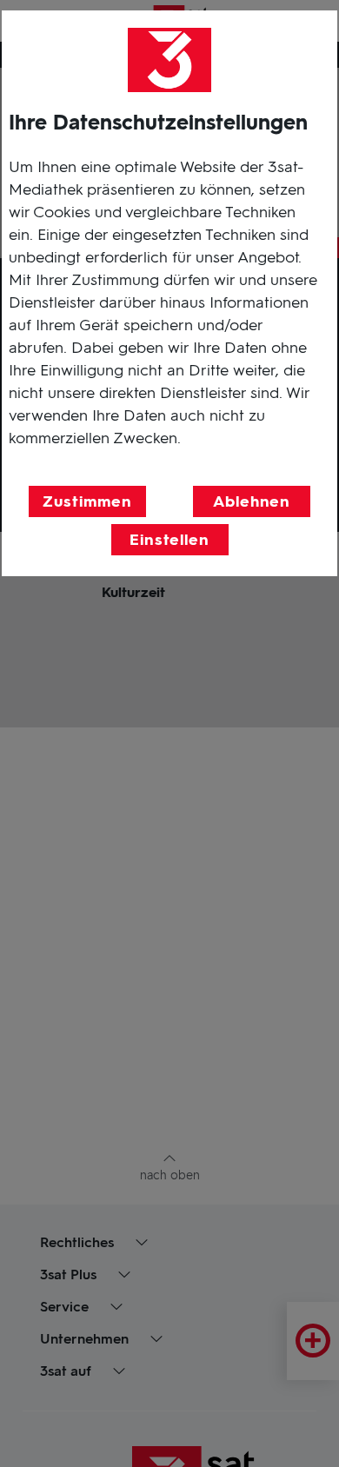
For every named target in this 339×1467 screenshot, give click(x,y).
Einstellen (169, 539)
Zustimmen (87, 501)
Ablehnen (251, 501)
